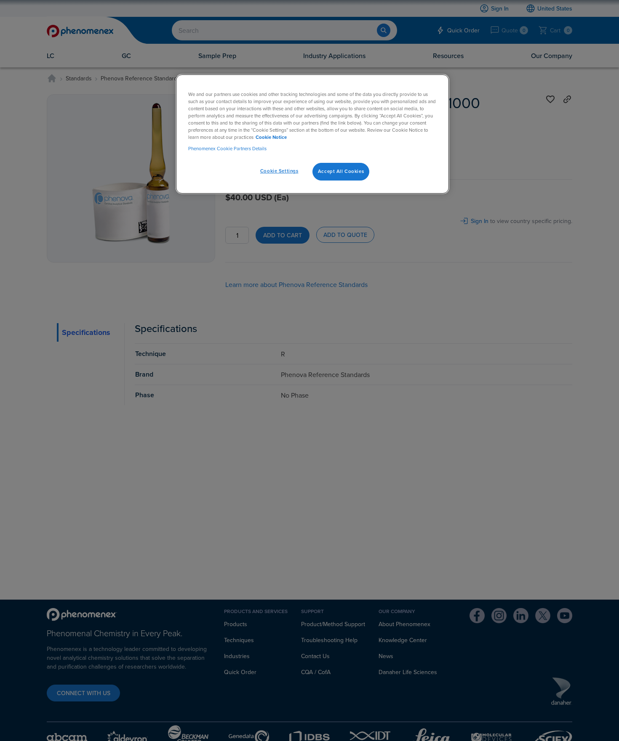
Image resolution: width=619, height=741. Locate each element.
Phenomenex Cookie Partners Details (227, 149)
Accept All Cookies (341, 171)
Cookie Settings (279, 171)
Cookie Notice (271, 137)
